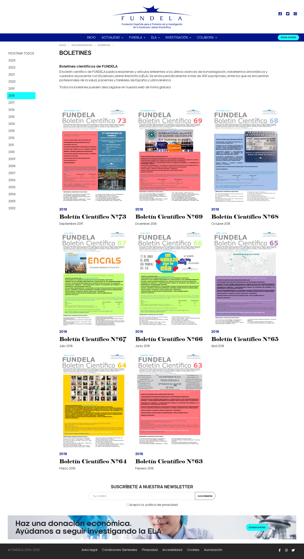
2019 (11, 88)
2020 (11, 81)
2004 (12, 194)
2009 (11, 159)
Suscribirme (205, 496)
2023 (11, 60)
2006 (11, 180)
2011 (11, 145)
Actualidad (111, 37)
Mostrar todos (21, 53)
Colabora (205, 37)
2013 (11, 130)
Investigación (177, 37)
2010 (11, 152)
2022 (11, 67)
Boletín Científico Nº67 (92, 339)
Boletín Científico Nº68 (245, 216)
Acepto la (153, 504)
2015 (11, 116)
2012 (11, 137)
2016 (11, 109)
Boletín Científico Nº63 (169, 461)
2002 (11, 208)
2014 (11, 123)
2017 (11, 102)
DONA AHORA (288, 37)
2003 (11, 201)
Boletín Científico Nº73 (92, 216)
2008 (11, 166)
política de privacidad (161, 504)
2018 (11, 95)
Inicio (91, 37)
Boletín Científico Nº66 (169, 339)
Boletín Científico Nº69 (169, 216)
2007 (11, 173)
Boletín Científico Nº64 (93, 461)
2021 (11, 74)
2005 (11, 187)
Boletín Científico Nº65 (245, 339)
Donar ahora (257, 527)
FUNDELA (136, 37)
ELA (154, 37)
